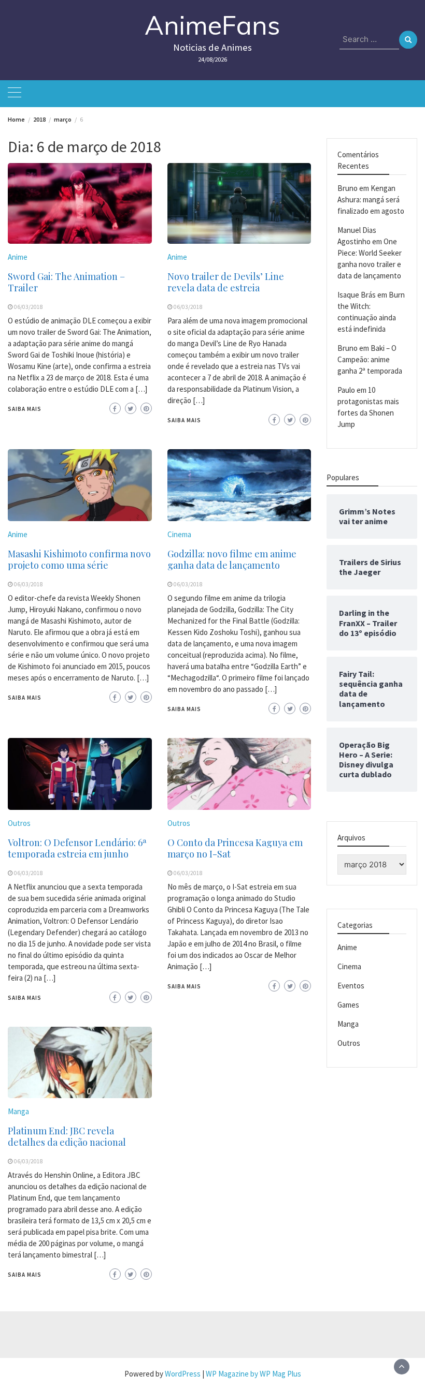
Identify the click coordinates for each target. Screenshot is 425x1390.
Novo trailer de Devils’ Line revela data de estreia (225, 282)
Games (348, 1005)
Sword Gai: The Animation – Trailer (66, 282)
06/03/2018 (28, 306)
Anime (17, 257)
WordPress (183, 1374)
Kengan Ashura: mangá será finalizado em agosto (370, 199)
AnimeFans (212, 25)
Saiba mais (24, 408)
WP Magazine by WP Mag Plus (253, 1374)
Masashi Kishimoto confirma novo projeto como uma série (79, 559)
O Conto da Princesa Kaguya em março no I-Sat (235, 848)
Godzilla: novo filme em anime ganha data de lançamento (231, 559)
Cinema (179, 534)
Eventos (350, 985)
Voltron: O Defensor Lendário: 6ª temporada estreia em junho (77, 848)
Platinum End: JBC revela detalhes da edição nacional (67, 1136)
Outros (19, 823)
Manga (18, 1111)
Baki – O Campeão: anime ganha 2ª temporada (369, 359)
